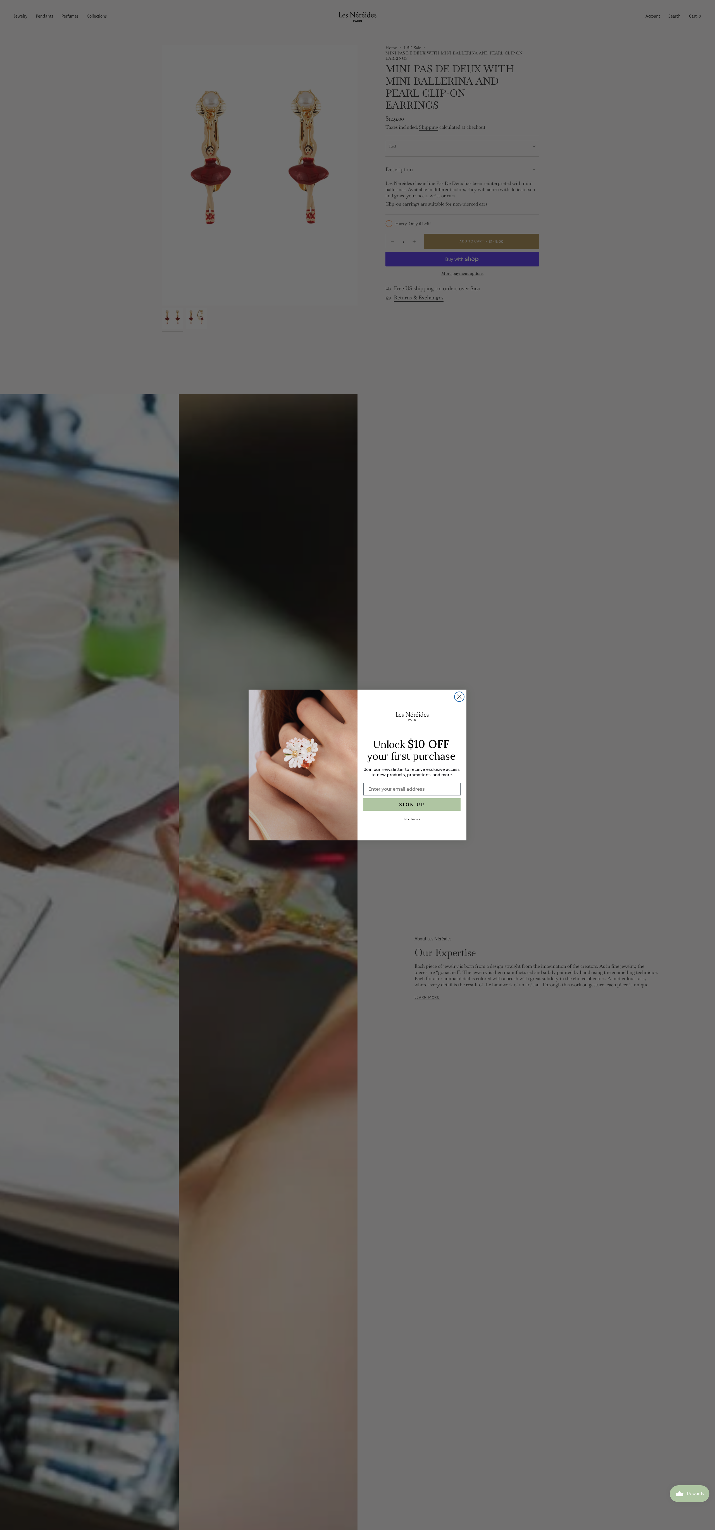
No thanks (412, 819)
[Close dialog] (459, 697)
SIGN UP (412, 804)
